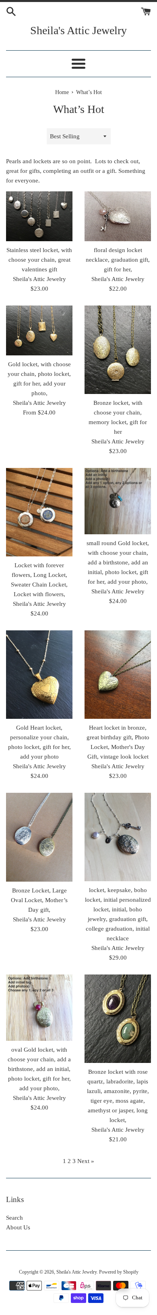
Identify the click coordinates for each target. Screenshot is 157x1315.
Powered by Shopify (118, 1272)
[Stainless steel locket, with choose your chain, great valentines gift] (39, 216)
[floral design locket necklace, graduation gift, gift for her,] (118, 216)
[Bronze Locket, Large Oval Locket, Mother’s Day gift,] (39, 837)
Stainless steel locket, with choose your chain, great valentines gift (39, 260)
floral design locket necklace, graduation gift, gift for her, (118, 260)
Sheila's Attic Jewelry (78, 30)
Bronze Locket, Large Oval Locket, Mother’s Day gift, (39, 900)
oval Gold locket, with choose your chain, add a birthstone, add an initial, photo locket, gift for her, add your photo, (39, 1068)
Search (14, 1217)
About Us (18, 1227)
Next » (85, 1161)
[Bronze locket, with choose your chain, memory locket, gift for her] (118, 350)
